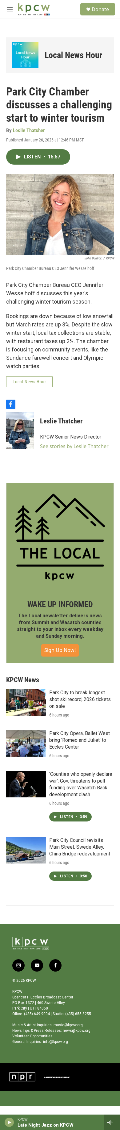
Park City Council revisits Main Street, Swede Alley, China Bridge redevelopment (79, 847)
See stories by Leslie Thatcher (74, 446)
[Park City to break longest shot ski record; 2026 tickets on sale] (26, 702)
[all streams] (112, 1122)
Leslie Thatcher (29, 130)
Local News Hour (73, 55)
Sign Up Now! (60, 650)
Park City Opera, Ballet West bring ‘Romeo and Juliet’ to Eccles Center (79, 740)
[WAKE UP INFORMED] (60, 537)
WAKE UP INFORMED (60, 604)
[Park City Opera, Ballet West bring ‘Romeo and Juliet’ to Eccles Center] (26, 743)
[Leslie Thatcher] (20, 430)
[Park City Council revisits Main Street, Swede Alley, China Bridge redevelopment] (26, 850)
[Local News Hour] (25, 55)
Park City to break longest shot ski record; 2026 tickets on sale (80, 699)
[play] (9, 1122)
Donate (100, 9)
